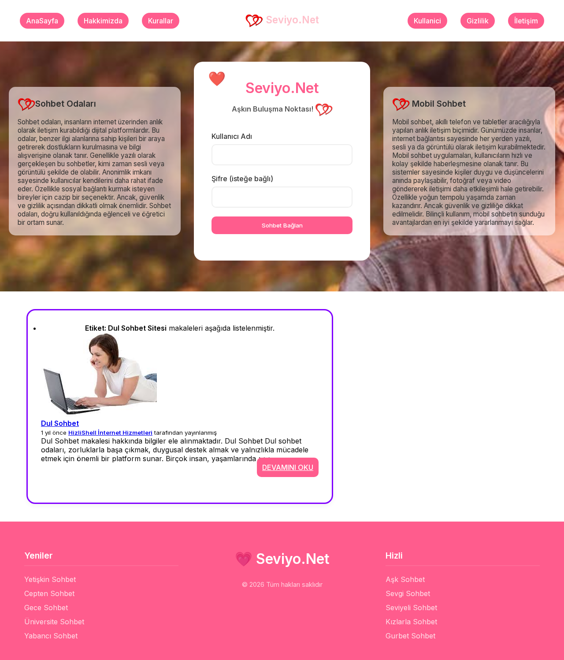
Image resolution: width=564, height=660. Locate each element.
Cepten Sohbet (49, 593)
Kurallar (160, 20)
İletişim (526, 20)
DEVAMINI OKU (287, 467)
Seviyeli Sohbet (411, 607)
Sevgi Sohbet (408, 593)
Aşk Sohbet (405, 579)
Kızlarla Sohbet (411, 621)
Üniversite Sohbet (54, 621)
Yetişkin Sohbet (50, 579)
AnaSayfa (42, 20)
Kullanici (427, 20)
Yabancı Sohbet (51, 635)
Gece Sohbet (46, 607)
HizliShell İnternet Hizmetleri (110, 432)
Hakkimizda (103, 20)
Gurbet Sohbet (410, 635)
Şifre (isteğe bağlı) (242, 178)
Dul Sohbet (60, 423)
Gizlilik (478, 20)
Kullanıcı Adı (232, 136)
